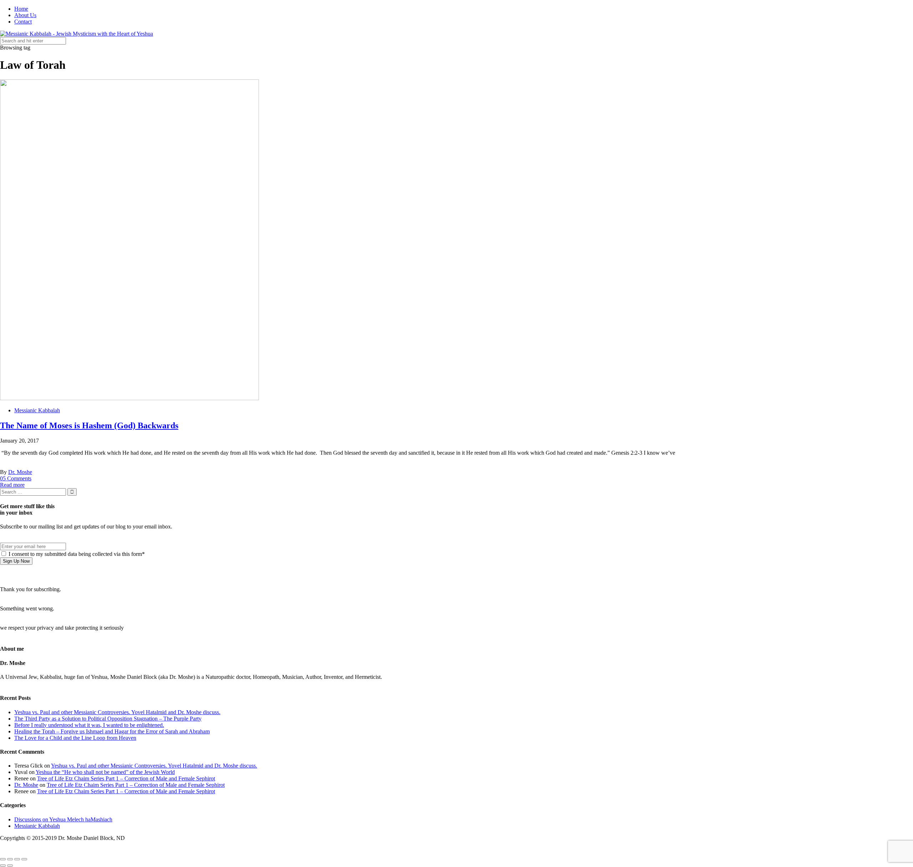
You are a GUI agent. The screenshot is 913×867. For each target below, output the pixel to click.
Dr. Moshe (20, 472)
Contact (23, 22)
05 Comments (15, 478)
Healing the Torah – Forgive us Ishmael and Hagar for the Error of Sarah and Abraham (112, 731)
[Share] (10, 859)
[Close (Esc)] (3, 859)
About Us (25, 15)
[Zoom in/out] (24, 859)
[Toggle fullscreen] (17, 859)
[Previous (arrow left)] (3, 866)
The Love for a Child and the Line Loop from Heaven (75, 738)
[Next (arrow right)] (10, 866)
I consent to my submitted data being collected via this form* (76, 554)
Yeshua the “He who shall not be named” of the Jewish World (105, 772)
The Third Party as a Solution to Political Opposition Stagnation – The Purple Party (108, 719)
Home (21, 9)
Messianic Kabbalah (37, 410)
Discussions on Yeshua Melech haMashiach (63, 819)
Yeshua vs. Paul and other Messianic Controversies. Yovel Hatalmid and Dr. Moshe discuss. (117, 712)
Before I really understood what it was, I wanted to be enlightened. (89, 725)
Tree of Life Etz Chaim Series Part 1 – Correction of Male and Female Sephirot (126, 778)
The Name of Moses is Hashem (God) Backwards (89, 425)
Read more (12, 485)
